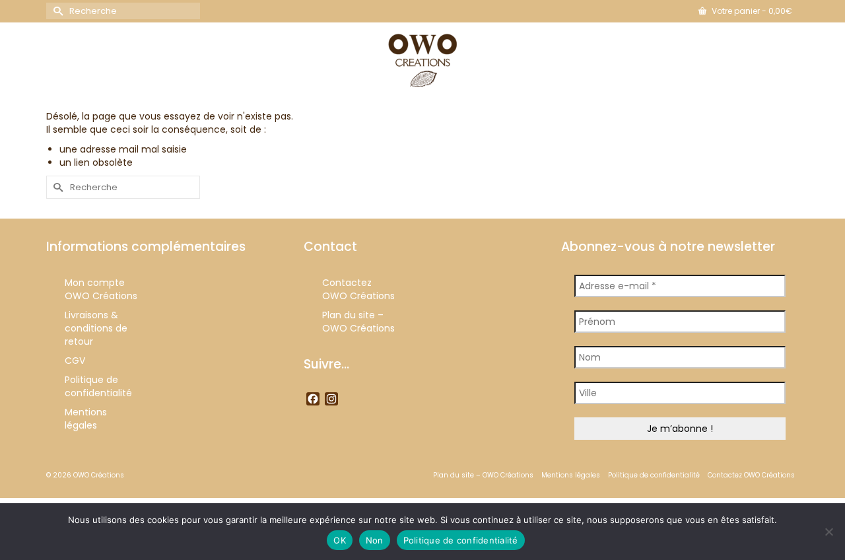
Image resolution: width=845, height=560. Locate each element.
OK (339, 540)
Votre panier (751, 11)
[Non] (828, 531)
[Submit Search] (56, 11)
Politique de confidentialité (460, 540)
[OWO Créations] (422, 60)
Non (375, 540)
